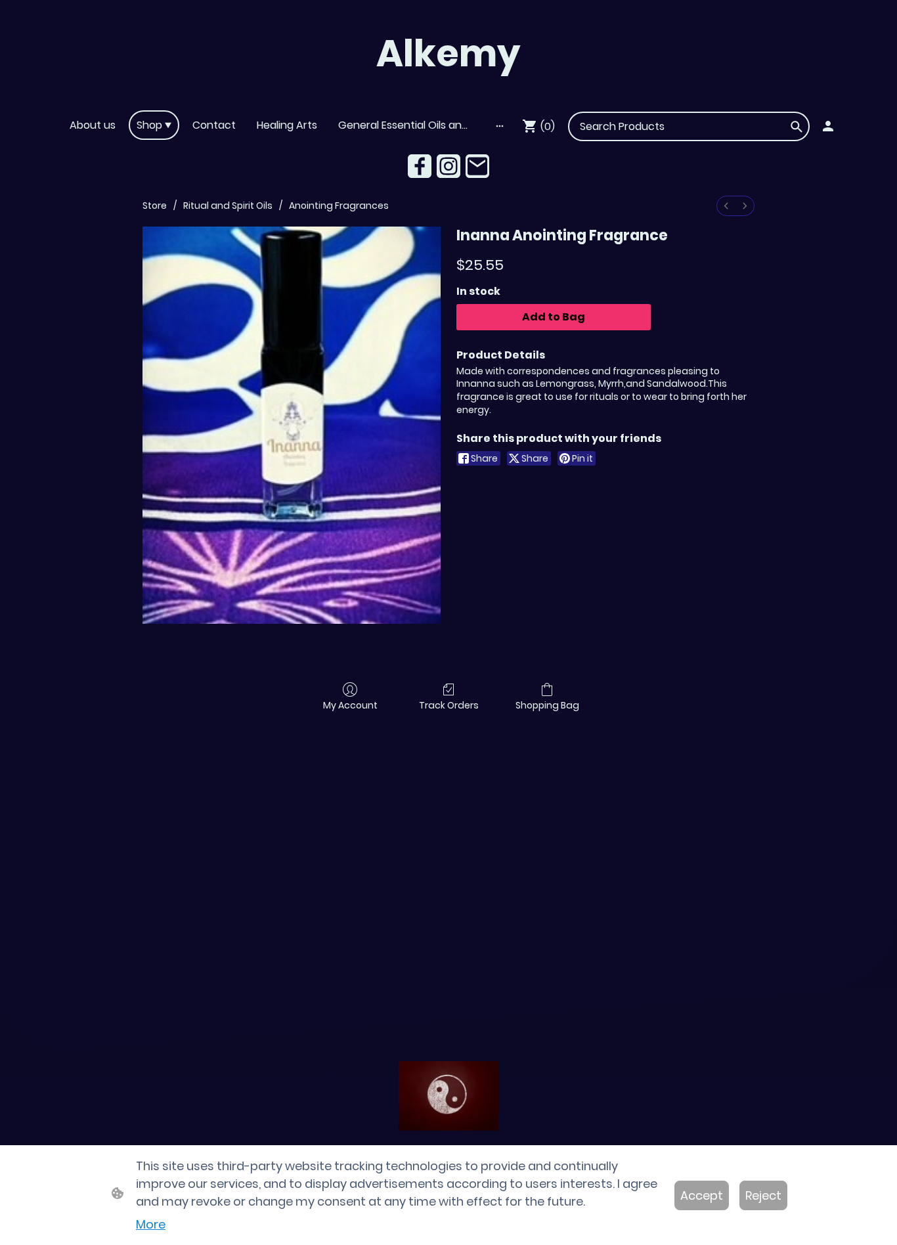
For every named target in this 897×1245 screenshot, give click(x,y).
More (150, 1224)
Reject (763, 1195)
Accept (701, 1195)
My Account (350, 705)
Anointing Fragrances (339, 205)
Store (154, 205)
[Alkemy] (448, 93)
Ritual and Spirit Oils (228, 205)
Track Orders (449, 705)
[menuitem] (726, 205)
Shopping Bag (547, 705)
